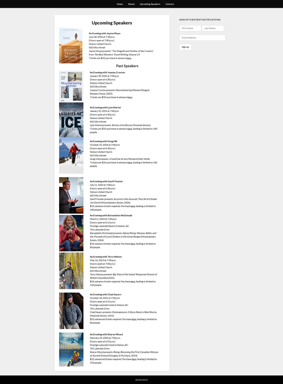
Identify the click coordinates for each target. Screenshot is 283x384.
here (129, 58)
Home (120, 4)
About (131, 4)
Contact (169, 4)
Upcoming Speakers (150, 4)
